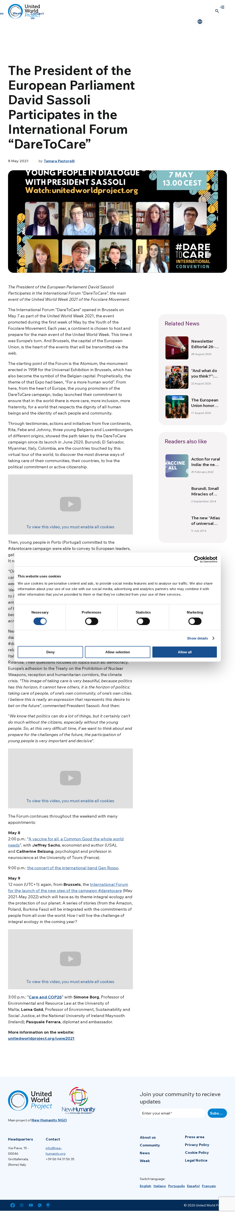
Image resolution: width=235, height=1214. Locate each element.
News (145, 1153)
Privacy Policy (197, 1144)
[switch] (91, 621)
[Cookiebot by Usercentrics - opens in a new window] (197, 559)
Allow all (185, 652)
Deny (50, 652)
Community (150, 1145)
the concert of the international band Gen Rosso (72, 867)
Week (17, 13)
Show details (197, 638)
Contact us (37, 15)
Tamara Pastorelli (59, 161)
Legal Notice (196, 1160)
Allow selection (117, 652)
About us (148, 1137)
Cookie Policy (197, 1152)
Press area (194, 1136)
